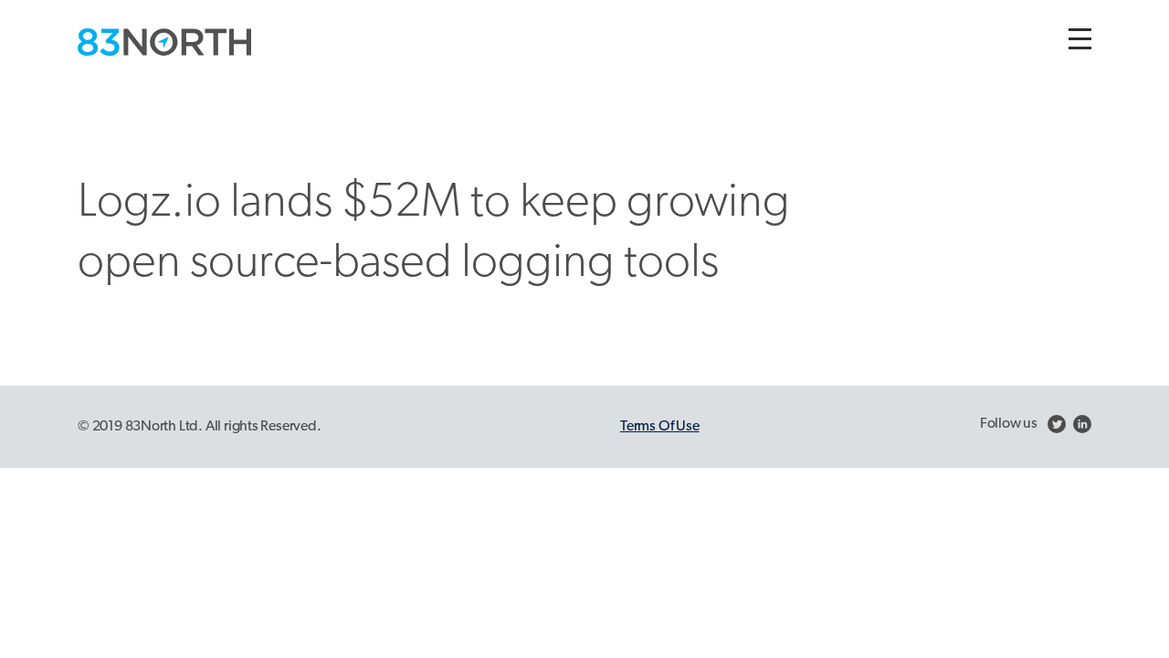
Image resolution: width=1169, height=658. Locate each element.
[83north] (164, 42)
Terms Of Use (659, 426)
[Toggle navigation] (1080, 38)
